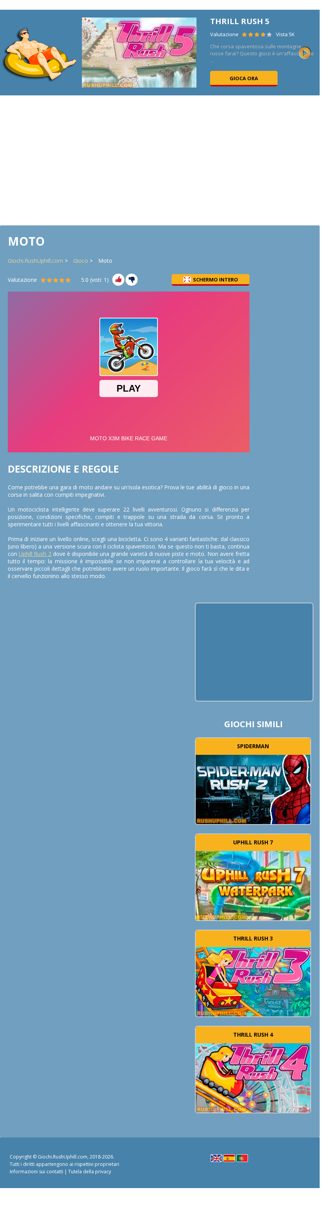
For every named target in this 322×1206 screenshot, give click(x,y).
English (216, 1158)
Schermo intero (215, 279)
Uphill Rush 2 (35, 553)
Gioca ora (244, 78)
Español (229, 1158)
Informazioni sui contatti (36, 1171)
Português (242, 1158)
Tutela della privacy (89, 1171)
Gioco (80, 260)
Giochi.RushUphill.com (35, 260)
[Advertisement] (160, 159)
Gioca (253, 788)
